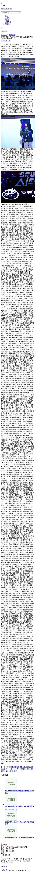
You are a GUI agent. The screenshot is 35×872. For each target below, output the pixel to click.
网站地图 (4, 866)
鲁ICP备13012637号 (14, 861)
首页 (6, 16)
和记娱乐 (4, 35)
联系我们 (8, 24)
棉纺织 (7, 20)
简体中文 (4, 9)
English (9, 9)
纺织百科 (8, 22)
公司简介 (8, 18)
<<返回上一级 (5, 41)
